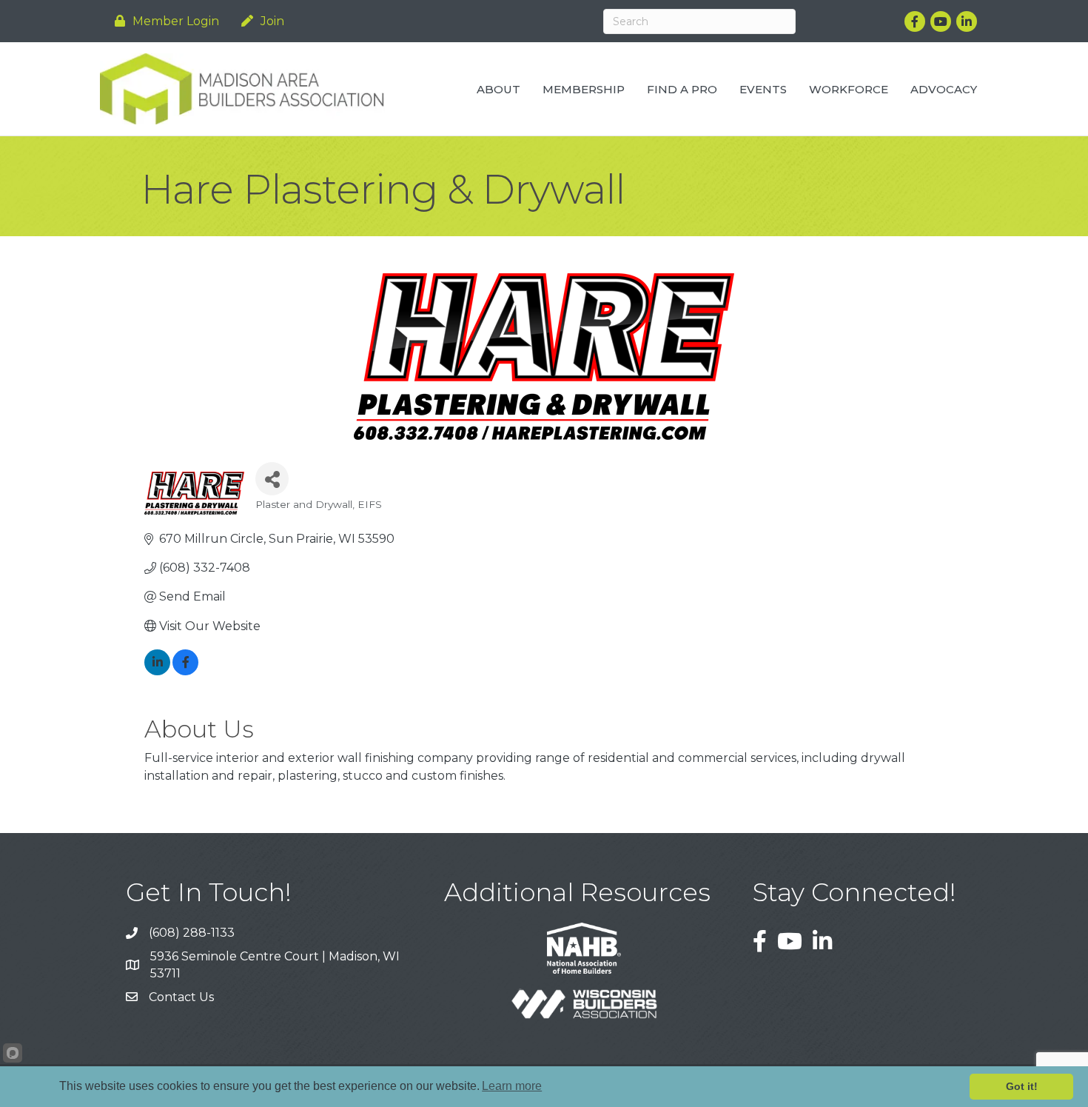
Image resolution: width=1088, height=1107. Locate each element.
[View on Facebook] (185, 671)
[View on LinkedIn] (157, 671)
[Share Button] (272, 478)
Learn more (512, 1086)
